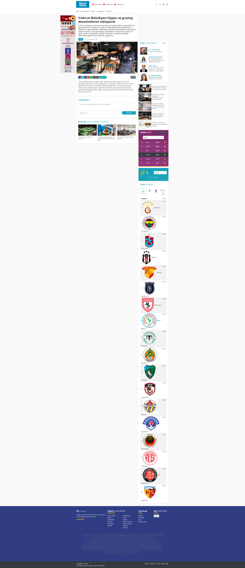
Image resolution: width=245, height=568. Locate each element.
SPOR (124, 518)
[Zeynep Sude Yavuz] (144, 59)
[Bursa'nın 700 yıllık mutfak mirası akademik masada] (144, 124)
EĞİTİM (125, 528)
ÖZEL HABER (85, 11)
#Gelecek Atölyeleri (114, 538)
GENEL (125, 520)
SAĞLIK (125, 526)
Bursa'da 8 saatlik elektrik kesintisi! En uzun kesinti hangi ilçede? (158, 106)
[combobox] (153, 137)
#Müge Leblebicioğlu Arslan (136, 542)
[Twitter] (157, 516)
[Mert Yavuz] (144, 68)
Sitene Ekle (142, 522)
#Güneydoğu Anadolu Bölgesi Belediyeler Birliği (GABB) (118, 535)
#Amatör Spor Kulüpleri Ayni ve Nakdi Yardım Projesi (148, 545)
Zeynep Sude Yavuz (156, 57)
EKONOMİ (100, 11)
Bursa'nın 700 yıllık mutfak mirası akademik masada (159, 124)
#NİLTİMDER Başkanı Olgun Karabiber (132, 538)
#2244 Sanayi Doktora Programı (92, 548)
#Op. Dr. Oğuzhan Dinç (112, 552)
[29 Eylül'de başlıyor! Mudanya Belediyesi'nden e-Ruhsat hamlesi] (144, 97)
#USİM (120, 548)
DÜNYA (109, 526)
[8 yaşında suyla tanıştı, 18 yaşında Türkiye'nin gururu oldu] (107, 130)
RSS (139, 520)
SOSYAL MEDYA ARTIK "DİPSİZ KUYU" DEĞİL (156, 78)
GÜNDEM (110, 524)
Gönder (129, 113)
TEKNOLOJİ (126, 516)
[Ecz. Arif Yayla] (144, 51)
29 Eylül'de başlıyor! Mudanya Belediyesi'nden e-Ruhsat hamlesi (158, 97)
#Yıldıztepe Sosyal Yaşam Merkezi (129, 552)
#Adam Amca (138, 535)
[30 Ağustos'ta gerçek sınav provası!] (126, 130)
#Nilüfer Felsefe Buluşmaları (99, 538)
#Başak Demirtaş (148, 538)
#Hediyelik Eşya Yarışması (110, 548)
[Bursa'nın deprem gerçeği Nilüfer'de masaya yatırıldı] (144, 115)
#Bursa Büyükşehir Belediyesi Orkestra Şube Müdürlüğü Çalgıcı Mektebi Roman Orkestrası (107, 545)
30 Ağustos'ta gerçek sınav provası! (125, 138)
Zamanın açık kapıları (155, 51)
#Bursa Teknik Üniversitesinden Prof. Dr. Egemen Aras (146, 548)
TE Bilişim (101, 566)
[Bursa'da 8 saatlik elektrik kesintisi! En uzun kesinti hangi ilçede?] (144, 106)
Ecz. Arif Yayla (154, 50)
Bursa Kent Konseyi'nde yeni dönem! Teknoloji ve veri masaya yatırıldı (159, 87)
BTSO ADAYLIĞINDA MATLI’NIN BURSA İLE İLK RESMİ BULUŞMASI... (156, 60)
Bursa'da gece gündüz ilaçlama (85, 138)
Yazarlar (120, 4)
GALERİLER (98, 4)
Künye (140, 516)
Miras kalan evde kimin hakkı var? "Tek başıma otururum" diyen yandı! (156, 69)
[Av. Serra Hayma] (144, 77)
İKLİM (93, 11)
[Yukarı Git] (240, 563)
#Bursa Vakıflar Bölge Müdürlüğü (153, 535)
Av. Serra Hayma (155, 75)
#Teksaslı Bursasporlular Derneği (92, 535)
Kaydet (103, 77)
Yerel (80, 39)
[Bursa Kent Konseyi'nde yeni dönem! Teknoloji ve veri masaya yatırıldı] (144, 88)
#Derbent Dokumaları (151, 542)
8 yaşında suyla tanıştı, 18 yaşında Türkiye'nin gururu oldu (106, 138)
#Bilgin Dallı (127, 548)
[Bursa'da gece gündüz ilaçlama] (87, 130)
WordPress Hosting (122, 555)
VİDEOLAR (109, 4)
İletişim (141, 518)
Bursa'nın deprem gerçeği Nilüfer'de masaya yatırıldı (158, 115)
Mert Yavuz (153, 66)
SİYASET (109, 11)
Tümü (164, 43)
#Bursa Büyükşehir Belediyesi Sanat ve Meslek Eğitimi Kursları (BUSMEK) (107, 542)
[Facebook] (155, 516)
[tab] (143, 191)
